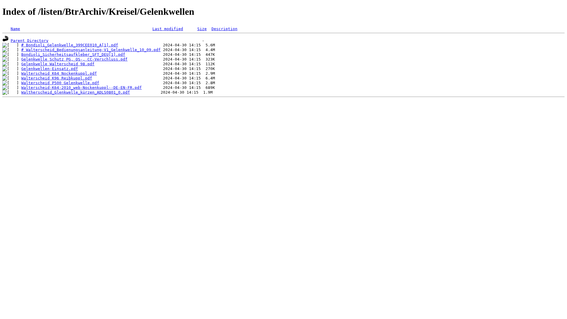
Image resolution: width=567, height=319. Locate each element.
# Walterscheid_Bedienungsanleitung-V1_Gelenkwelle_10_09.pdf (91, 50)
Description (224, 29)
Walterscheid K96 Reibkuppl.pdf (56, 78)
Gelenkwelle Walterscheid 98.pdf (57, 64)
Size (202, 29)
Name (15, 29)
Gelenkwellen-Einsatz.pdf (49, 68)
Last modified (167, 29)
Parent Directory (29, 40)
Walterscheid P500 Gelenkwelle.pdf (60, 83)
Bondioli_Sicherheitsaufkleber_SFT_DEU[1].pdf (73, 54)
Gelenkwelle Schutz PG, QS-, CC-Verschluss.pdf (74, 59)
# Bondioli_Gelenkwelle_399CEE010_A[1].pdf (69, 45)
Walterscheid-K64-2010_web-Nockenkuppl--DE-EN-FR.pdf (81, 87)
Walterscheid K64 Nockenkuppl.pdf (59, 73)
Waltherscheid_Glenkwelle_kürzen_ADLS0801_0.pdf (75, 92)
